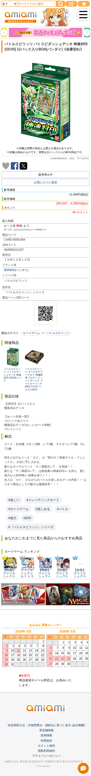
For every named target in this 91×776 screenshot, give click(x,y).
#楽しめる (43, 509)
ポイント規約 (46, 745)
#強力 (12, 518)
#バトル (62, 509)
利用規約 (46, 740)
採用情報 (46, 735)
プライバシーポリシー (46, 755)
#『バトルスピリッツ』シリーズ (30, 527)
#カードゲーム (18, 509)
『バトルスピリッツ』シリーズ (24, 292)
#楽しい (13, 500)
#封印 (27, 518)
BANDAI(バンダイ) (16, 270)
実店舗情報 (46, 730)
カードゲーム (31, 333)
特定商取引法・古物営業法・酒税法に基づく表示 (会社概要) (46, 725)
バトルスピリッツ (15, 280)
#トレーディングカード (43, 500)
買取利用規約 (46, 750)
